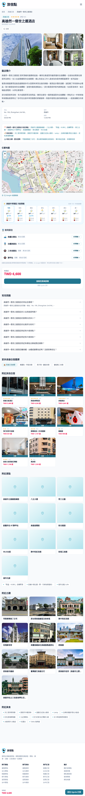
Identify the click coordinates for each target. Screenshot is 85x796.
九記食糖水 (24, 717)
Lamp (57, 133)
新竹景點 (5, 777)
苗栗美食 (25, 779)
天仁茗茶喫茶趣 (20, 133)
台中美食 (25, 782)
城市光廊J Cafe (63, 584)
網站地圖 (67, 779)
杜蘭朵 (23, 722)
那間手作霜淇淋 (32, 133)
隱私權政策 (68, 774)
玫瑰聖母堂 (71, 139)
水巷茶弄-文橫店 (10, 722)
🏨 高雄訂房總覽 (9, 365)
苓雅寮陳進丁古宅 (28, 139)
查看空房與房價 (42, 281)
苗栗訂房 (46, 779)
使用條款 (67, 777)
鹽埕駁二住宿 (58, 365)
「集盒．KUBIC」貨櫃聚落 (64, 127)
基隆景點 (5, 768)
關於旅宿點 (68, 768)
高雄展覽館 (27, 130)
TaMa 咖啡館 (35, 722)
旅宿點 (12, 4)
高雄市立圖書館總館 (37, 127)
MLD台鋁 (44, 130)
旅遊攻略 (67, 771)
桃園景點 (5, 774)
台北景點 (5, 771)
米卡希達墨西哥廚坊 (61, 717)
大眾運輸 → (76, 237)
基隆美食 (25, 768)
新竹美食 (25, 777)
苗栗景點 (5, 779)
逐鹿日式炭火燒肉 (46, 133)
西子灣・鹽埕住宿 (43, 365)
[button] (42, 169)
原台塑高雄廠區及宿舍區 (45, 139)
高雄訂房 (11, 12)
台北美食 (25, 771)
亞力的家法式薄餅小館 (41, 717)
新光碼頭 (36, 130)
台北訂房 (46, 771)
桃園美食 (25, 774)
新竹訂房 (46, 777)
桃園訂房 (46, 774)
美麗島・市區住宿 (26, 365)
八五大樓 (49, 127)
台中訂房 (46, 782)
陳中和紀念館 (60, 139)
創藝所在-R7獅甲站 (14, 130)
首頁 (3, 12)
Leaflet (61, 192)
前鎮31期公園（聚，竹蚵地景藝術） (40, 584)
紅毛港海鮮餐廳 (10, 717)
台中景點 (5, 782)
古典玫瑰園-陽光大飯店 (69, 133)
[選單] (81, 4)
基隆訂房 (46, 768)
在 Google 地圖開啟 (11, 195)
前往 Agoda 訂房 (74, 792)
